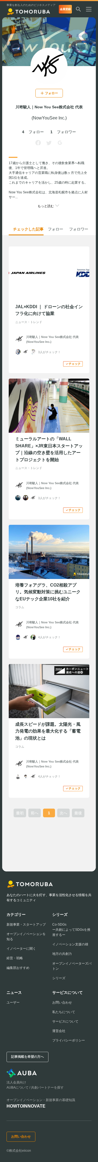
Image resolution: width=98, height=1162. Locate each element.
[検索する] (78, 9)
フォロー (55, 229)
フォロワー (78, 229)
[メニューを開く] (91, 9)
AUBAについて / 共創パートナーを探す (35, 1087)
